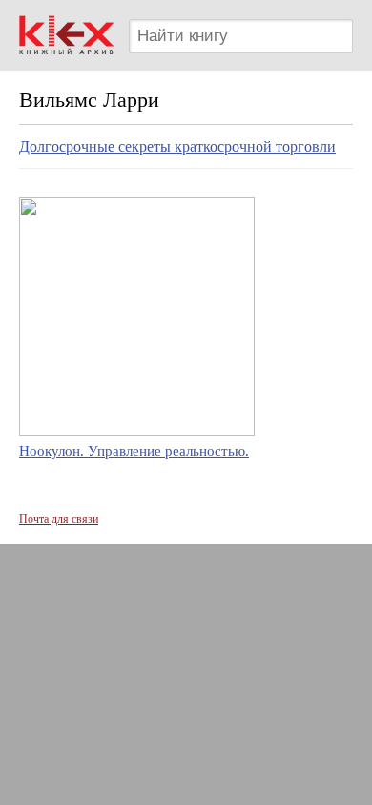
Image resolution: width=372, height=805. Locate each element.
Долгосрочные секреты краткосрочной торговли (177, 146)
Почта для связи (58, 519)
